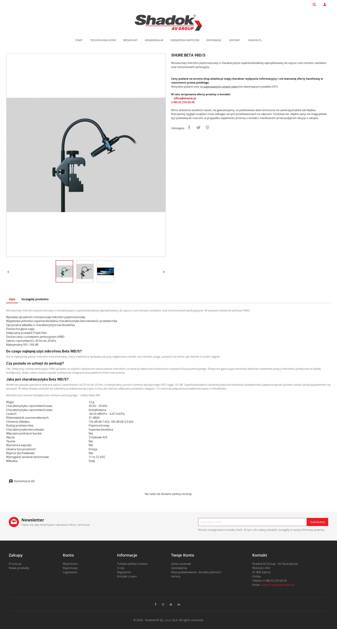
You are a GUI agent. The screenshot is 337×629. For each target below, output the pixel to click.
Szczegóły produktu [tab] (35, 299)
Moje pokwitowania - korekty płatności (196, 572)
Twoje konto (182, 555)
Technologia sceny (103, 40)
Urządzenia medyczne (184, 40)
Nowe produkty (19, 568)
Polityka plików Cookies (132, 564)
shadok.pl (255, 40)
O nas (121, 568)
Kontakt (234, 40)
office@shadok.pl (184, 98)
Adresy (175, 576)
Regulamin (124, 572)
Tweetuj (198, 127)
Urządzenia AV (154, 40)
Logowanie (70, 572)
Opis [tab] (12, 299)
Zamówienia (179, 568)
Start (78, 40)
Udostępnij (189, 127)
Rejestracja (70, 568)
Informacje (213, 40)
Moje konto (70, 564)
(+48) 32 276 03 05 (183, 102)
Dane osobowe (181, 564)
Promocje (15, 564)
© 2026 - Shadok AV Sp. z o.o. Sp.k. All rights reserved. (168, 620)
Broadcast (130, 40)
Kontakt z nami (127, 576)
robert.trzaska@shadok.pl (278, 585)
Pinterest (207, 127)
